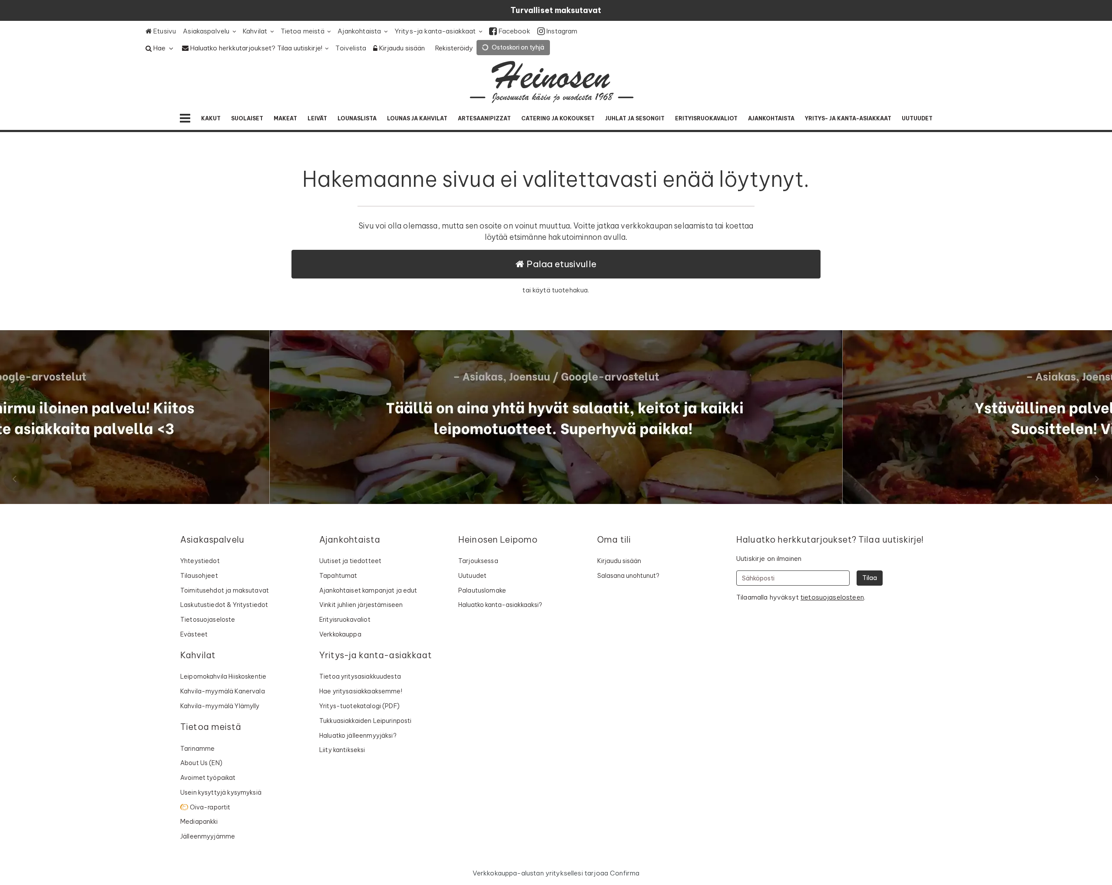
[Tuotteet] (185, 118)
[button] (832, 597)
